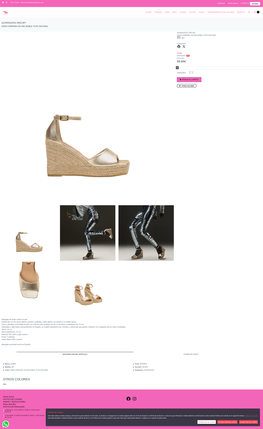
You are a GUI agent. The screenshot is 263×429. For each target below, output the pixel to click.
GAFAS (202, 12)
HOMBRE (158, 12)
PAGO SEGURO (9, 404)
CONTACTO (245, 3)
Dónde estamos (233, 3)
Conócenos (221, 3)
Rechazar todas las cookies (227, 422)
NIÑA (167, 12)
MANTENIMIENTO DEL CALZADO (221, 12)
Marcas (241, 12)
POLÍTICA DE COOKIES (12, 399)
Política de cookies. (251, 416)
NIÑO (174, 12)
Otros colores (187, 86)
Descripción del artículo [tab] (75, 354)
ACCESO (255, 4)
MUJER (149, 12)
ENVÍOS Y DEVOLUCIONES (14, 402)
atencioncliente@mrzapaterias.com (31, 2)
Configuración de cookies (206, 422)
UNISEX (183, 12)
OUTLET (192, 12)
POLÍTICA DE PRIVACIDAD (14, 407)
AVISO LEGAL (8, 397)
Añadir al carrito (190, 79)
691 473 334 (15, 2)
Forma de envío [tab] (191, 354)
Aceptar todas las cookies (248, 422)
